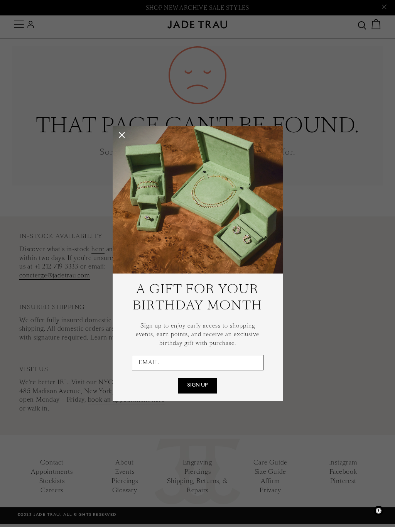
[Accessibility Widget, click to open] (378, 510)
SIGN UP (197, 385)
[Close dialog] (122, 135)
